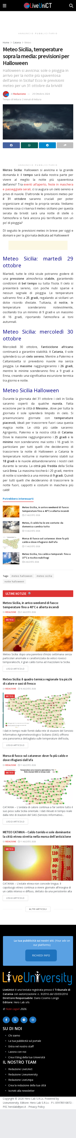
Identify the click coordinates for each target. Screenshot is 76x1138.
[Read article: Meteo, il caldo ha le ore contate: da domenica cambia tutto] (11, 527)
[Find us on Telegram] (23, 1020)
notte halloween (14, 581)
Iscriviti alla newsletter (21, 1090)
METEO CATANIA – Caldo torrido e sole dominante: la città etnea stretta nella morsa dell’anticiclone (37, 834)
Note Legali (13, 1009)
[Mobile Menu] (4, 5)
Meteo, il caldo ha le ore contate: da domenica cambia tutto (42, 524)
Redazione (19, 93)
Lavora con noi (17, 1051)
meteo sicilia (44, 576)
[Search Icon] (71, 5)
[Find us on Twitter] (15, 1020)
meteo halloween (22, 576)
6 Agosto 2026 (31, 562)
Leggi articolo (17, 668)
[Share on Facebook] (11, 145)
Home (6, 42)
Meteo (28, 42)
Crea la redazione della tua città (27, 1085)
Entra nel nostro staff (21, 1046)
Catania (17, 42)
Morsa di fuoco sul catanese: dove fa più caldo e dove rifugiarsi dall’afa (45, 540)
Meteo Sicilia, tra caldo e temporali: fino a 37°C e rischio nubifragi (46, 555)
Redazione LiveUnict (20, 1069)
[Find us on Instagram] (32, 1020)
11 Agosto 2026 (32, 546)
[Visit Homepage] (38, 5)
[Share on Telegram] (47, 145)
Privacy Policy (36, 1106)
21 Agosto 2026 (32, 515)
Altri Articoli (38, 909)
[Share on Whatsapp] (29, 145)
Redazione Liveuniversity (23, 1074)
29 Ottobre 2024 (41, 93)
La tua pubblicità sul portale (24, 1041)
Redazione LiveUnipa (20, 1080)
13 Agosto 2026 (32, 531)
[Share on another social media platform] (65, 145)
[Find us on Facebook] (6, 1020)
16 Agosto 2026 (28, 688)
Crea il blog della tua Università (26, 1057)
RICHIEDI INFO (41, 955)
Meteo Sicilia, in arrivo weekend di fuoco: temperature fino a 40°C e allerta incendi (45, 509)
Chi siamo (14, 1035)
